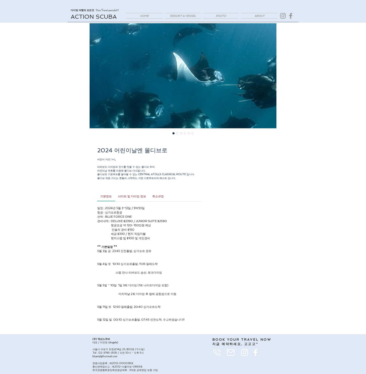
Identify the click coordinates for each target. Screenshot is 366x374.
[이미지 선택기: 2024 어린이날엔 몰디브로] (173, 133)
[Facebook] (291, 16)
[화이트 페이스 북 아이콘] (255, 352)
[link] (106, 196)
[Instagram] (283, 16)
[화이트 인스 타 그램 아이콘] (244, 352)
